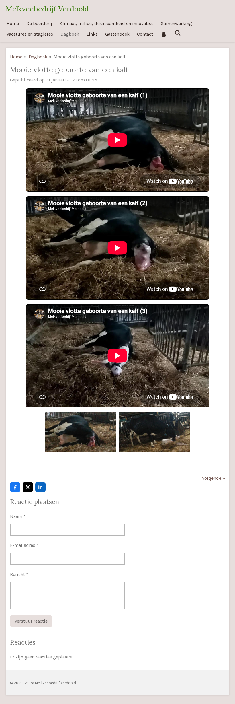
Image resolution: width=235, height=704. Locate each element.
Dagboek (38, 56)
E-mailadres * (24, 545)
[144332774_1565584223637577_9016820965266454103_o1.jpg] (80, 432)
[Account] (164, 34)
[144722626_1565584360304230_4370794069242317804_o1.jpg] (154, 432)
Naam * (18, 516)
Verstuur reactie (31, 621)
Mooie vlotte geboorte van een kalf (89, 56)
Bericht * (19, 574)
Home (16, 56)
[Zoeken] (177, 33)
